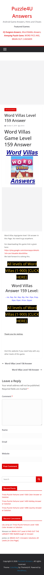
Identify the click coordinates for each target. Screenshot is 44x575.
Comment (7, 396)
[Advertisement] (22, 83)
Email (4, 441)
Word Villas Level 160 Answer (25, 369)
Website (5, 453)
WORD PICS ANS (32, 35)
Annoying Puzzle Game (14, 35)
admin (22, 126)
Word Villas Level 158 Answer (18, 363)
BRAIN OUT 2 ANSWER (22, 39)
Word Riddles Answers (31, 32)
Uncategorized (10, 110)
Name (5, 430)
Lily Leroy (6, 525)
